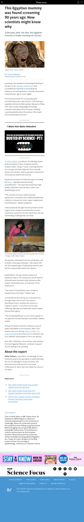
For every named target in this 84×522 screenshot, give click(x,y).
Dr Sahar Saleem (11, 161)
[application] (24, 139)
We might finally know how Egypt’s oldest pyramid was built (23, 386)
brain (10, 182)
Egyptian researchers (25, 86)
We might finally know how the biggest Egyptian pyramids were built (24, 392)
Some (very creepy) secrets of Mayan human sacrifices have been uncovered (24, 399)
